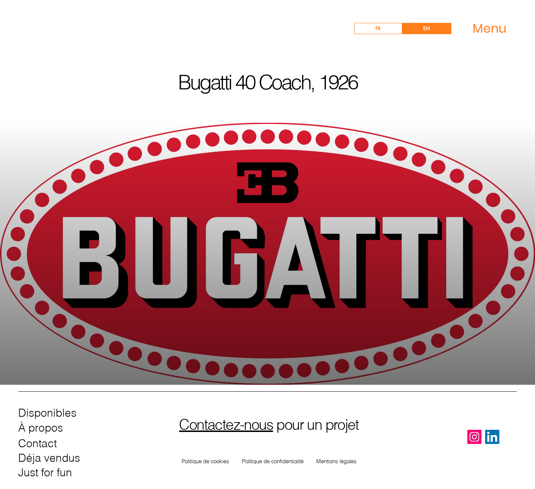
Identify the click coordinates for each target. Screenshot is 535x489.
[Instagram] (474, 437)
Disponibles (47, 413)
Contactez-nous (226, 424)
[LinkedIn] (492, 437)
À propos (40, 428)
